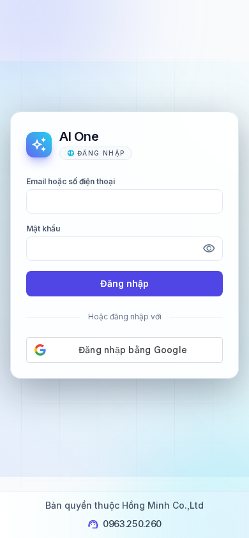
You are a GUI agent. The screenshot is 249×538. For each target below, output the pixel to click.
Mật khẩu (43, 228)
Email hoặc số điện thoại (70, 181)
